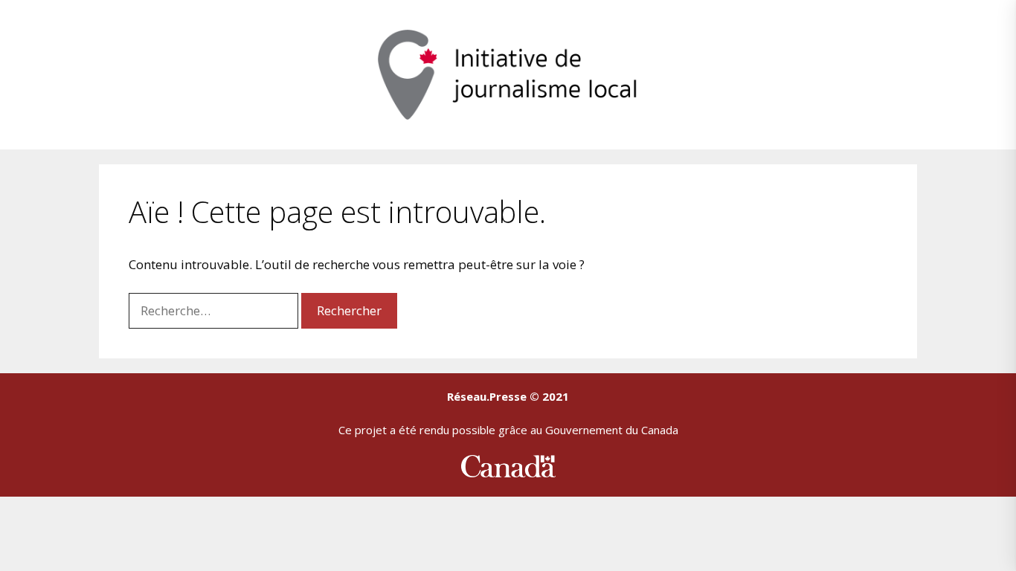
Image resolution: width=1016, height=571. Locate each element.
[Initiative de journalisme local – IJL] (508, 73)
